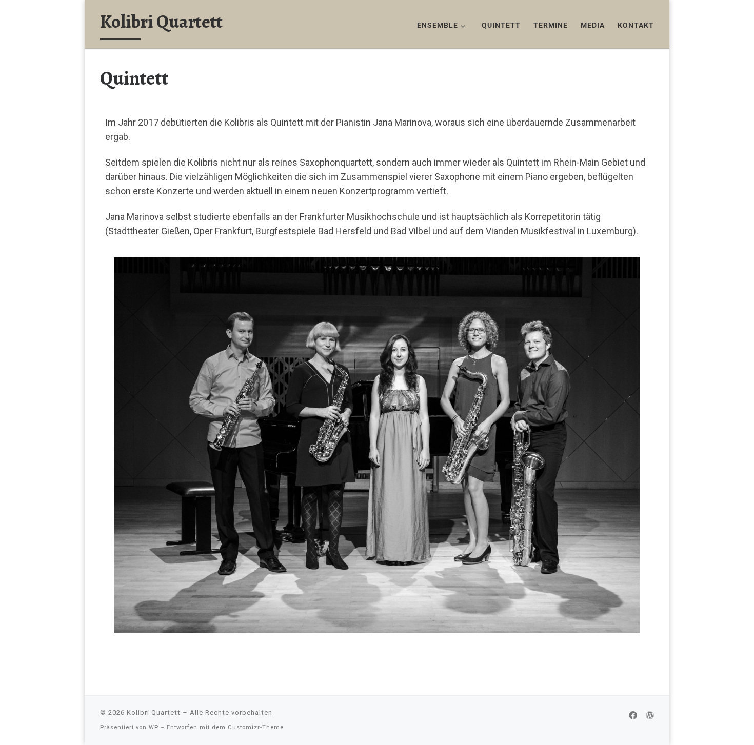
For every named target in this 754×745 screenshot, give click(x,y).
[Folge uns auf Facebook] (633, 715)
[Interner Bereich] (650, 715)
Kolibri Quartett (154, 712)
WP (153, 727)
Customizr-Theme (256, 727)
